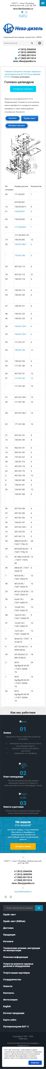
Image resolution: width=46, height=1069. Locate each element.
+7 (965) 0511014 (27, 55)
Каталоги (18, 71)
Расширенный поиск (39, 43)
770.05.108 (20, 255)
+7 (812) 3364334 (27, 49)
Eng (21, 16)
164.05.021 (20, 211)
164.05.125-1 (20, 334)
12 (32, 350)
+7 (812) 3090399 (27, 52)
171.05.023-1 (20, 227)
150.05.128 (20, 350)
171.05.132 (20, 378)
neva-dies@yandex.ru (23, 8)
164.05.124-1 (20, 326)
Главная (8, 71)
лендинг (34, 1043)
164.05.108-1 (20, 244)
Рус (25, 16)
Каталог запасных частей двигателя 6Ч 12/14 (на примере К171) (22, 74)
